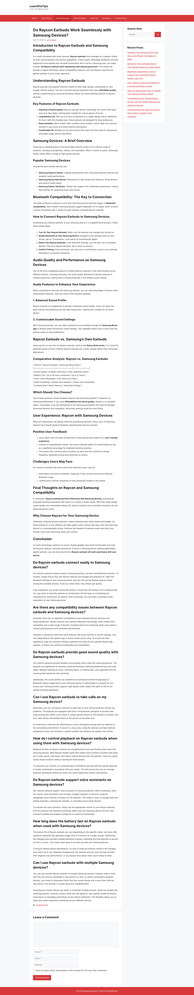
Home (34, 18)
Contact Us (106, 18)
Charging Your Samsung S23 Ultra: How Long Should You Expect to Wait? (143, 55)
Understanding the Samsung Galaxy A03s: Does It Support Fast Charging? (143, 113)
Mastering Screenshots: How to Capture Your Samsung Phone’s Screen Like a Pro (141, 75)
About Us (94, 18)
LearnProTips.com (90, 991)
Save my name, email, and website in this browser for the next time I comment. (71, 970)
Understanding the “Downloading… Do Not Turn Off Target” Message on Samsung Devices (143, 101)
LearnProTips (39, 6)
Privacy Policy (121, 18)
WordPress (113, 991)
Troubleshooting (62, 18)
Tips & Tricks (46, 18)
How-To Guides (80, 18)
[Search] (158, 34)
